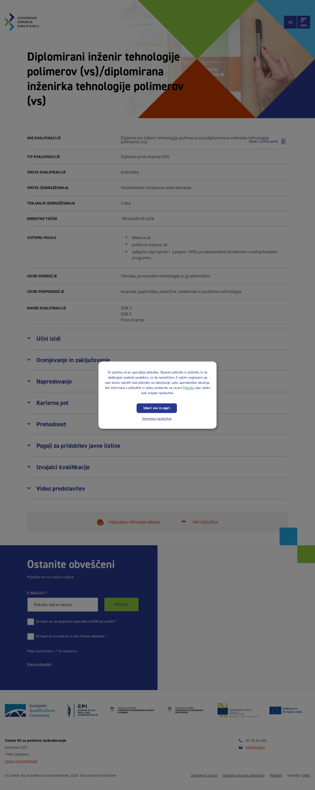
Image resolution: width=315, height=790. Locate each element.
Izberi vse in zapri (156, 408)
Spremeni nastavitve (157, 418)
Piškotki (188, 388)
